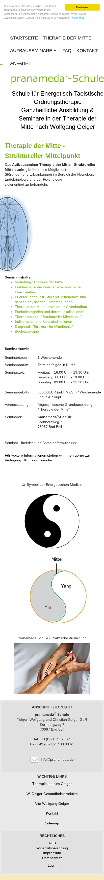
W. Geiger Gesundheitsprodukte (52, 794)
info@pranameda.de (57, 759)
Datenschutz (52, 858)
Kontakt (52, 813)
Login (52, 865)
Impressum (52, 853)
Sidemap (52, 823)
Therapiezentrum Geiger (52, 784)
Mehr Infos (78, 17)
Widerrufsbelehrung (52, 848)
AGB (52, 843)
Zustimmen (82, 7)
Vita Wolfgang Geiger (52, 804)
